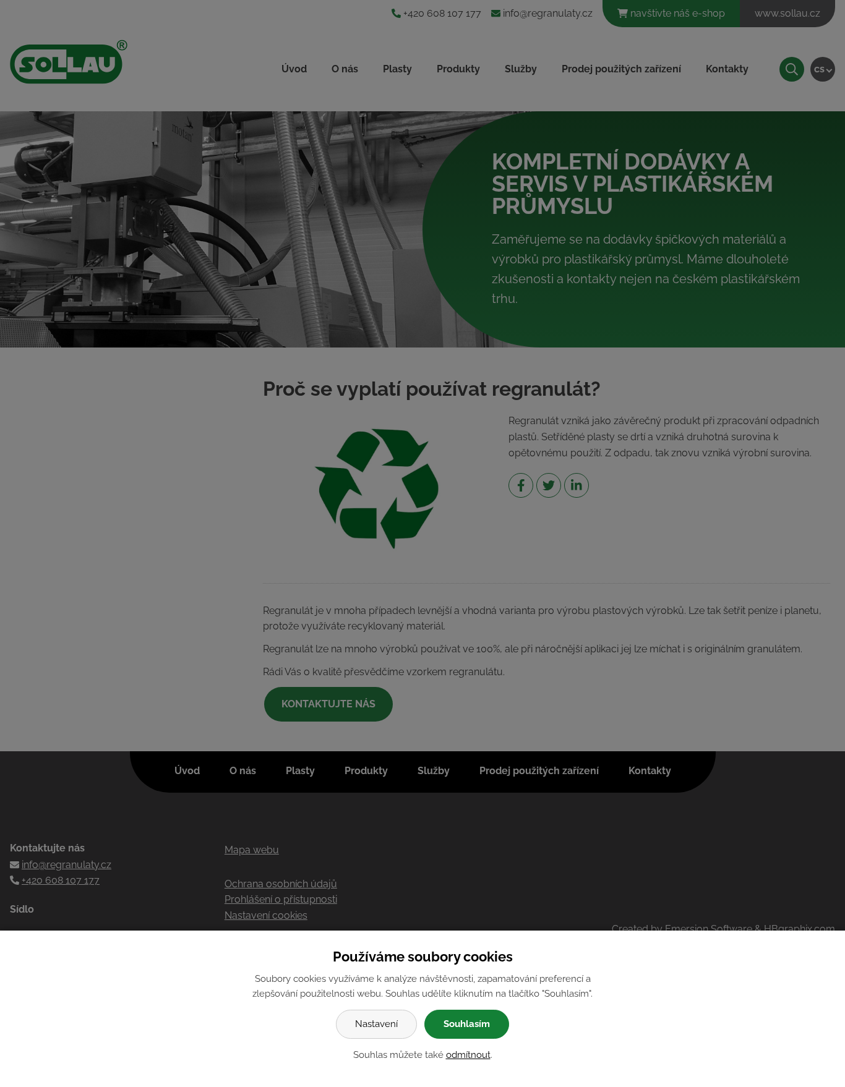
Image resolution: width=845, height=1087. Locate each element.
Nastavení (376, 1023)
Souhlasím (467, 1023)
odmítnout (468, 1054)
